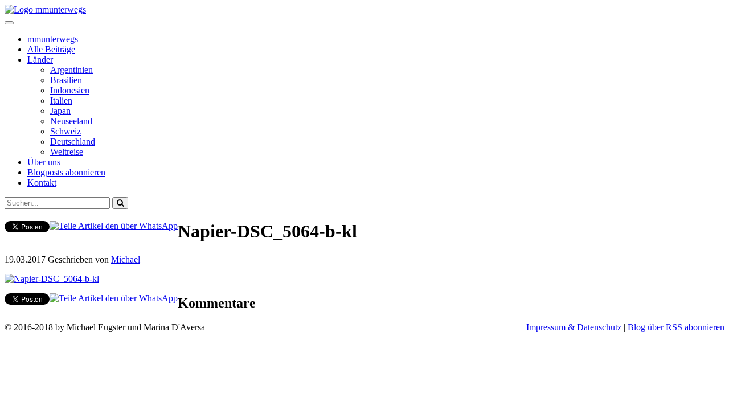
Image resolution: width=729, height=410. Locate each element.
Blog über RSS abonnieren (676, 327)
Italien (61, 100)
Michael (125, 259)
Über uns (43, 162)
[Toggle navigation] (9, 22)
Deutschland (72, 141)
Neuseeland (71, 121)
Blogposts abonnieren (66, 172)
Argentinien (71, 70)
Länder (40, 59)
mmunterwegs (52, 39)
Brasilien (66, 80)
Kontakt (41, 182)
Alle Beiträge (51, 49)
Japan (60, 111)
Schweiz (65, 131)
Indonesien (69, 90)
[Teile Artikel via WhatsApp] (114, 226)
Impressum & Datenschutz (573, 327)
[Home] (45, 9)
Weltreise (66, 152)
